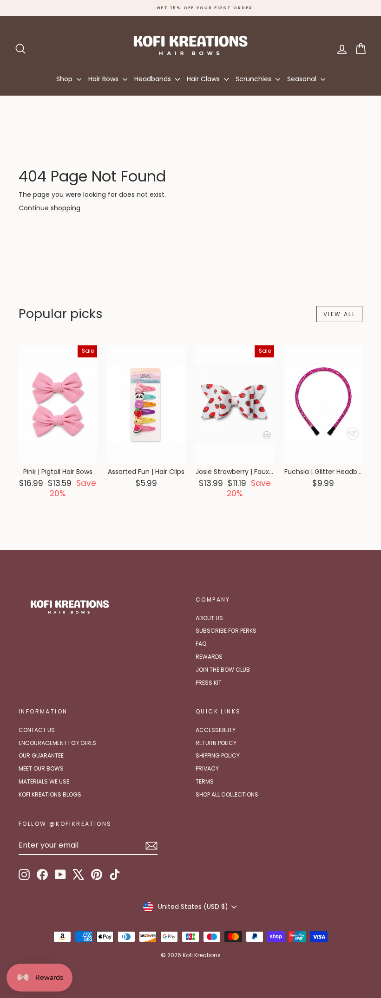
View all (339, 314)
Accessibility (216, 730)
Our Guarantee (41, 755)
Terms (205, 781)
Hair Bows (104, 79)
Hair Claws (204, 79)
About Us (209, 618)
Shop (65, 79)
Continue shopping (49, 208)
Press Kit (209, 683)
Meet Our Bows (41, 768)
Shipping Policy (218, 755)
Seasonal (302, 79)
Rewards (209, 657)
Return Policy (216, 743)
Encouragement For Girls (57, 743)
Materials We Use (44, 781)
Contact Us (37, 730)
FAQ (201, 644)
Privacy (207, 768)
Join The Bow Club (223, 670)
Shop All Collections (227, 794)
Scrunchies (254, 79)
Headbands (153, 79)
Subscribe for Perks (226, 631)
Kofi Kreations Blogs (50, 794)
